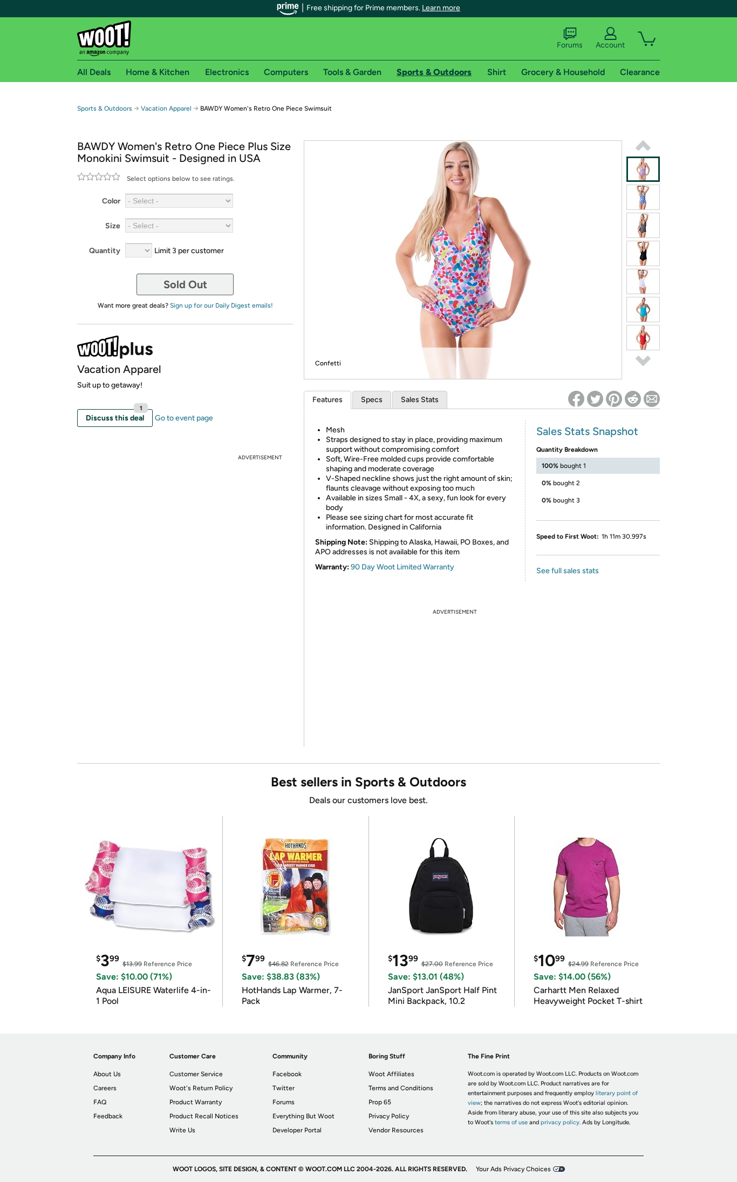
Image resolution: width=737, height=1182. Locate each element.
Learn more (441, 7)
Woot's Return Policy (201, 1088)
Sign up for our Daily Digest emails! (221, 305)
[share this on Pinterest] (614, 399)
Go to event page (184, 418)
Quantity (104, 250)
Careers (105, 1088)
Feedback (107, 1116)
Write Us (182, 1130)
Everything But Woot (303, 1116)
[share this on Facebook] (576, 399)
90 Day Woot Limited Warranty (402, 567)
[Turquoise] (643, 309)
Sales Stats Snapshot (587, 431)
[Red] (643, 337)
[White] (643, 281)
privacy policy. (561, 1122)
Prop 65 (379, 1102)
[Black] (643, 253)
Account (610, 45)
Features (327, 399)
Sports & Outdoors (104, 108)
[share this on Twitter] (595, 399)
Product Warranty (195, 1102)
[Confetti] (643, 169)
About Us (107, 1074)
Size (112, 225)
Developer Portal (297, 1130)
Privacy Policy (388, 1116)
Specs (372, 399)
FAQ (99, 1102)
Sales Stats (420, 399)
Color (111, 201)
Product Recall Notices (203, 1116)
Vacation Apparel (166, 108)
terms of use (511, 1122)
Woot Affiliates (391, 1074)
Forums (570, 45)
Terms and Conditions (400, 1088)
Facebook (287, 1074)
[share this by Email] (652, 399)
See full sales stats (567, 570)
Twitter (283, 1088)
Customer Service (196, 1074)
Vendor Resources (396, 1130)
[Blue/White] (643, 197)
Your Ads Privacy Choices (513, 1169)
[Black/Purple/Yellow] (643, 225)
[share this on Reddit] (633, 399)
